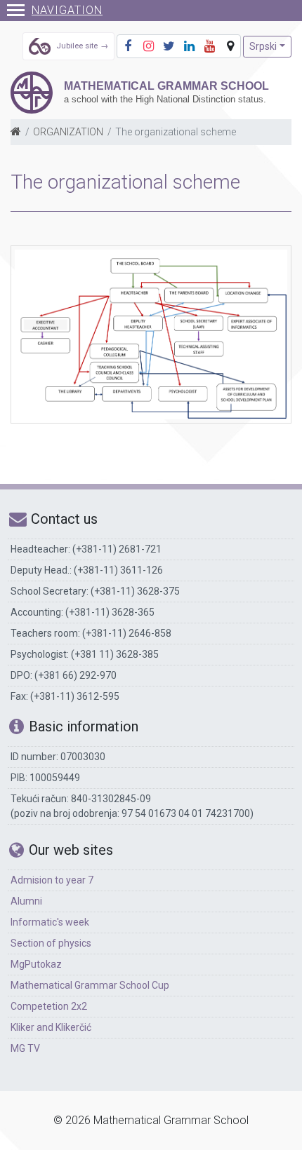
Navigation (67, 10)
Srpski (263, 46)
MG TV (25, 1048)
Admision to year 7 (52, 880)
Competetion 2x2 (49, 1006)
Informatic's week (50, 922)
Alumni (26, 901)
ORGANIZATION (68, 131)
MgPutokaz (36, 964)
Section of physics (51, 943)
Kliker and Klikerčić (51, 1027)
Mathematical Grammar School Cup (90, 985)
